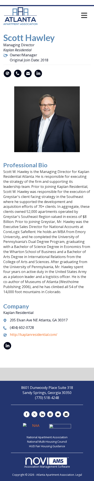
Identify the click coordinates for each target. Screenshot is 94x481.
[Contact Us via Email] (66, 414)
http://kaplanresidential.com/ (33, 334)
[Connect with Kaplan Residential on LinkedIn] (7, 346)
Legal (78, 475)
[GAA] (60, 427)
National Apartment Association (47, 437)
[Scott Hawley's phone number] (18, 73)
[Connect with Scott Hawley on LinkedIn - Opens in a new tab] (38, 73)
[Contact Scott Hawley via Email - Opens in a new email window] (28, 73)
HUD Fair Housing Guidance (47, 446)
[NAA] (34, 427)
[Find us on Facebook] (27, 414)
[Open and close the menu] (63, 15)
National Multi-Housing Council (47, 442)
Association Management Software (47, 466)
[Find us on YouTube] (58, 414)
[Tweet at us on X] (34, 414)
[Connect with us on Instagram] (50, 414)
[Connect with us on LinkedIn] (42, 414)
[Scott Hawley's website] (7, 73)
